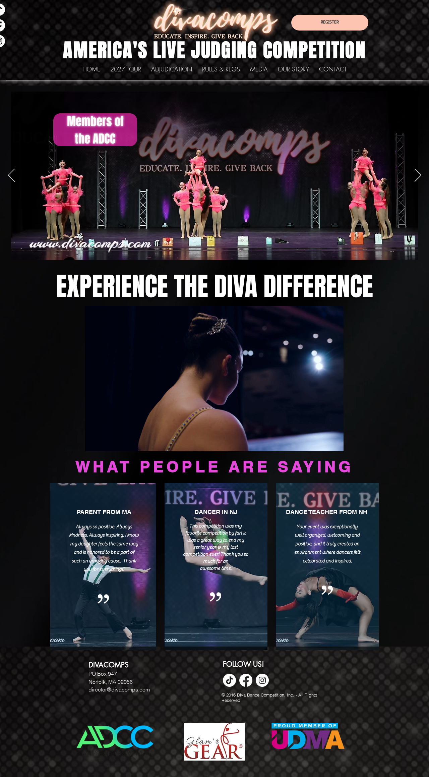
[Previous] (11, 176)
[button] (221, 69)
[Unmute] (105, 442)
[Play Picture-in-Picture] (323, 442)
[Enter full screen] (334, 442)
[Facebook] (245, 680)
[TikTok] (229, 680)
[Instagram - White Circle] (262, 680)
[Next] (418, 176)
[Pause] (93, 442)
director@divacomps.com (119, 689)
